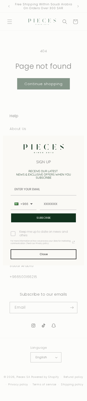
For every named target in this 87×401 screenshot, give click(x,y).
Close (44, 254)
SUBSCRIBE (43, 218)
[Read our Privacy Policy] (73, 242)
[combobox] (23, 204)
